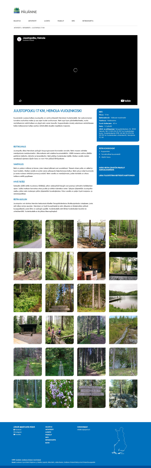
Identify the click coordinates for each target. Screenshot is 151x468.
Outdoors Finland (27, 460)
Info (73, 21)
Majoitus (17, 21)
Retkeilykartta (88, 21)
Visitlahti (18, 460)
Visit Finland (37, 460)
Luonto (47, 21)
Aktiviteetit (32, 21)
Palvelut (61, 21)
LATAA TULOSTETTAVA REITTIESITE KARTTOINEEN (117, 175)
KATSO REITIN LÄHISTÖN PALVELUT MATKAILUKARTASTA (112, 169)
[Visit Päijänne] (25, 10)
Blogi (47, 443)
